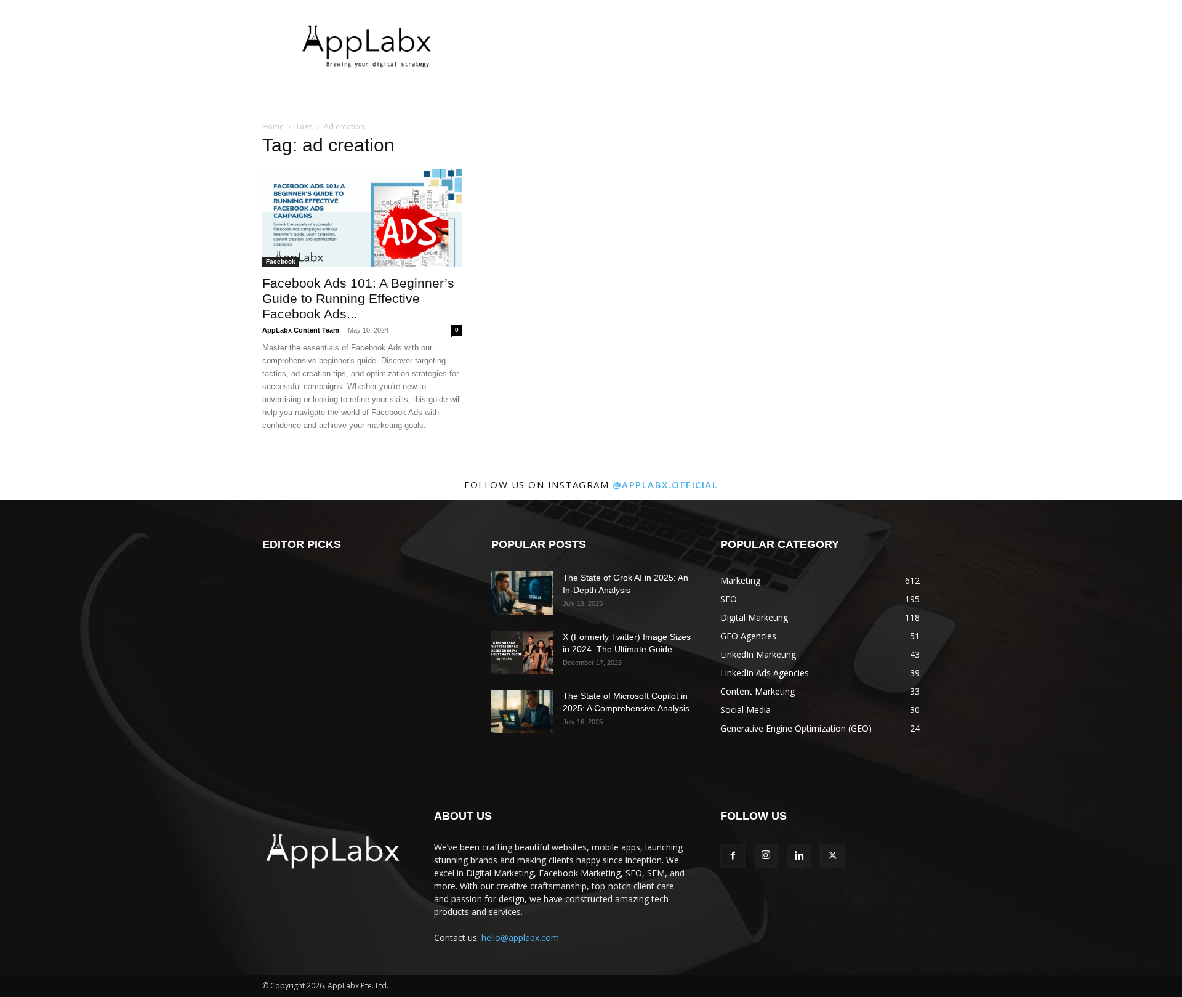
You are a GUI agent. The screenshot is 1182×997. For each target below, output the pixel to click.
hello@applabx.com (520, 937)
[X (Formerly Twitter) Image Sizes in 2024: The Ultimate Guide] (522, 652)
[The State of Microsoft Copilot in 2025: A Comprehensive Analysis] (522, 711)
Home (273, 126)
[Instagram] (766, 856)
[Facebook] (732, 856)
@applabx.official (665, 484)
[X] (832, 856)
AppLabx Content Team (300, 330)
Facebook (281, 261)
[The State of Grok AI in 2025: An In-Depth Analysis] (522, 593)
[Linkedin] (799, 856)
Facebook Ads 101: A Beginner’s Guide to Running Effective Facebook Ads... (358, 298)
